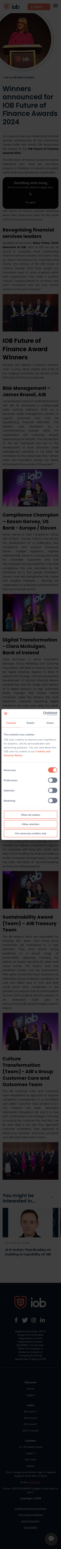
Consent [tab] (11, 722)
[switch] (52, 780)
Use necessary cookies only (30, 833)
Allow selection (30, 824)
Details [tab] (30, 722)
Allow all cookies (30, 814)
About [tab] (50, 722)
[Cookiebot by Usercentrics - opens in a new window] (43, 714)
